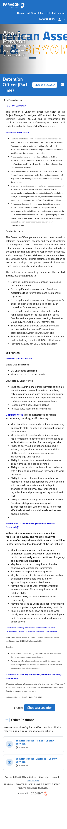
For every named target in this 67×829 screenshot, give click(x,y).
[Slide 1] (25, 58)
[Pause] (60, 58)
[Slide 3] (39, 58)
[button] (44, 85)
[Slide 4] (43, 58)
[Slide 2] (32, 58)
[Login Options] (61, 19)
